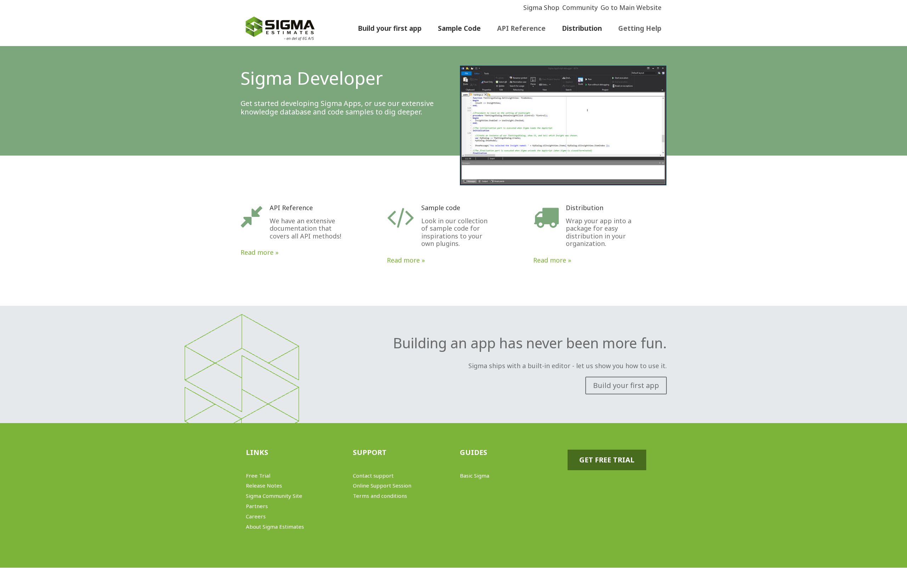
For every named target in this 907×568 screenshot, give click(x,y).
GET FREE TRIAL (607, 460)
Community (580, 7)
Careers (256, 516)
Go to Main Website (631, 7)
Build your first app (626, 385)
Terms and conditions (380, 495)
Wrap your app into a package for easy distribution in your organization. (598, 232)
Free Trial (258, 475)
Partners (257, 506)
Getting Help (639, 29)
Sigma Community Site (274, 495)
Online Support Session (382, 485)
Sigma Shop (541, 7)
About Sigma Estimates (275, 526)
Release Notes (264, 485)
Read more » (259, 252)
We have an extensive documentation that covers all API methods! (305, 228)
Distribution (584, 207)
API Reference (521, 29)
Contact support (373, 475)
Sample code (440, 207)
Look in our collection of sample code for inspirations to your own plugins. (454, 232)
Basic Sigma (474, 475)
